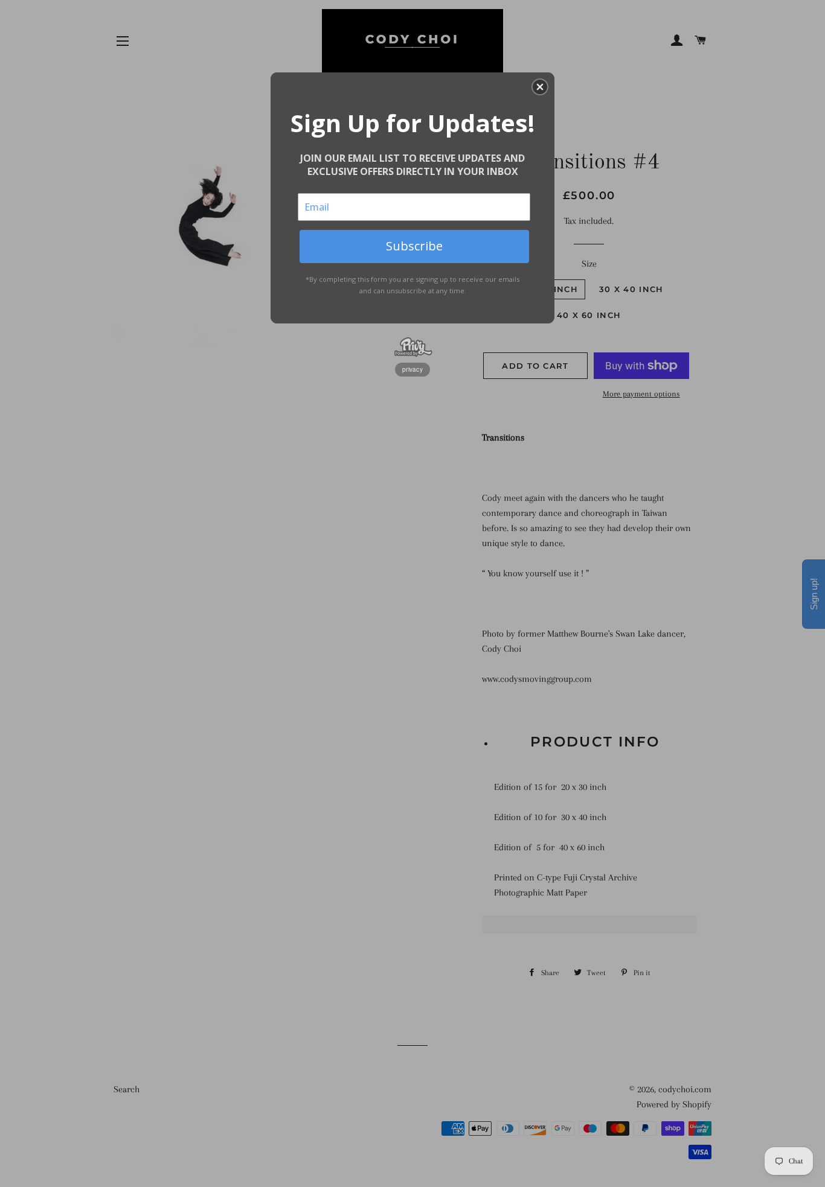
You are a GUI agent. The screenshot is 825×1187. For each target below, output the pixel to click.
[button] (540, 87)
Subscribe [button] (414, 246)
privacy (412, 369)
